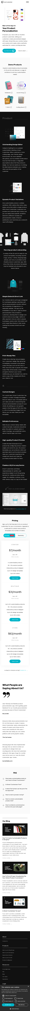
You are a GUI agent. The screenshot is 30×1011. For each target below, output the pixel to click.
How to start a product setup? (15, 795)
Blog (3, 974)
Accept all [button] (8, 1004)
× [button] (28, 986)
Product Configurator (7, 960)
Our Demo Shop (20, 508)
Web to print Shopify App (8, 950)
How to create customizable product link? (14, 800)
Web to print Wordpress (8, 952)
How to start (22, 50)
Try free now (8, 50)
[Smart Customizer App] (6, 2)
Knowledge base (6, 969)
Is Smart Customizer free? (14, 784)
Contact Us (23, 670)
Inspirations (5, 979)
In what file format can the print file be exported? (16, 789)
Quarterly (21, 535)
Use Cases (4, 976)
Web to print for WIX (7, 957)
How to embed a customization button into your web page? (15, 806)
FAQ (3, 971)
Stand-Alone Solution (7, 955)
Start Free (15, 578)
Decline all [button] (21, 1004)
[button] (15, 1008)
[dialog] (15, 998)
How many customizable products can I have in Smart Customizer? (16, 779)
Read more (14, 992)
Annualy (8, 535)
